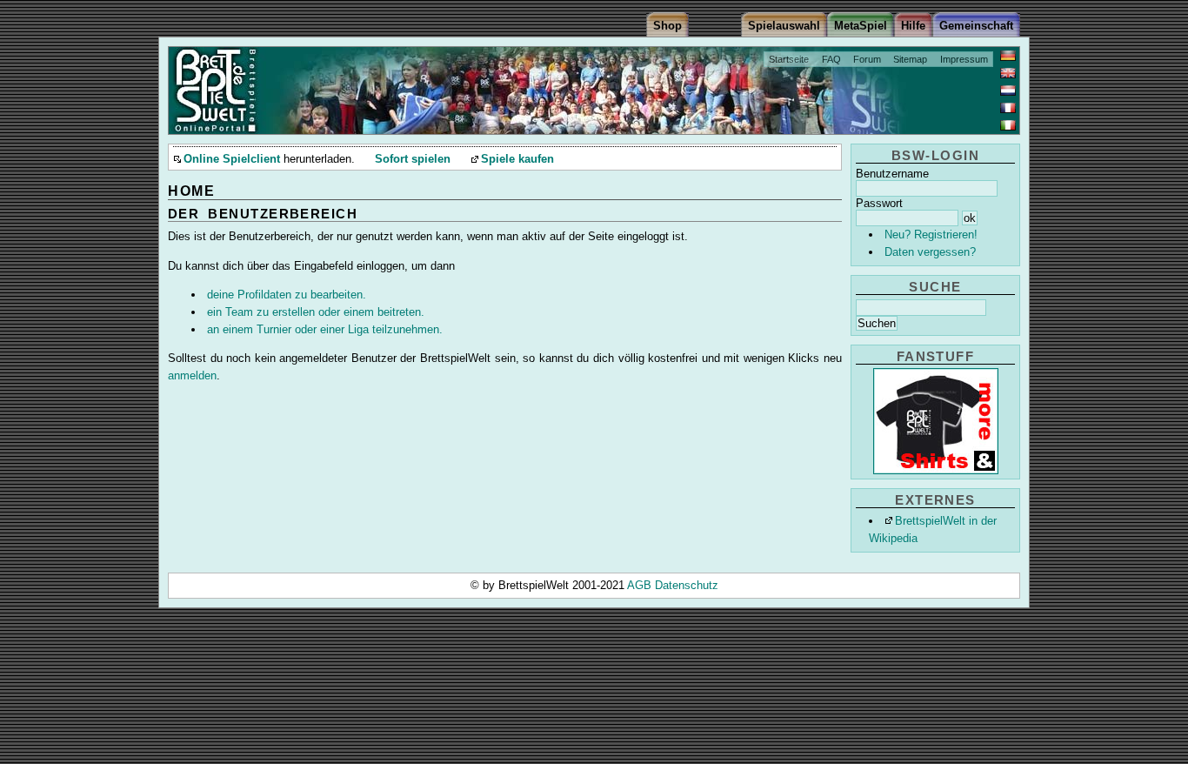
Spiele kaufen (517, 159)
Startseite (789, 59)
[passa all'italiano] (1008, 125)
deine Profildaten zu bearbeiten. (286, 294)
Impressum (964, 59)
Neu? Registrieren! (931, 234)
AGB (641, 585)
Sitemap (910, 59)
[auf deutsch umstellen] (1008, 55)
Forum (867, 59)
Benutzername (892, 173)
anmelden (192, 375)
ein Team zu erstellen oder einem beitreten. (315, 311)
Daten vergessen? (930, 251)
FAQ (831, 59)
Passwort (879, 203)
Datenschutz (686, 585)
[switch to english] (1008, 73)
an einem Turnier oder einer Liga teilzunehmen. (325, 329)
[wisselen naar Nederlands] (1008, 90)
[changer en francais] (1008, 108)
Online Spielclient (232, 159)
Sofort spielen (413, 159)
